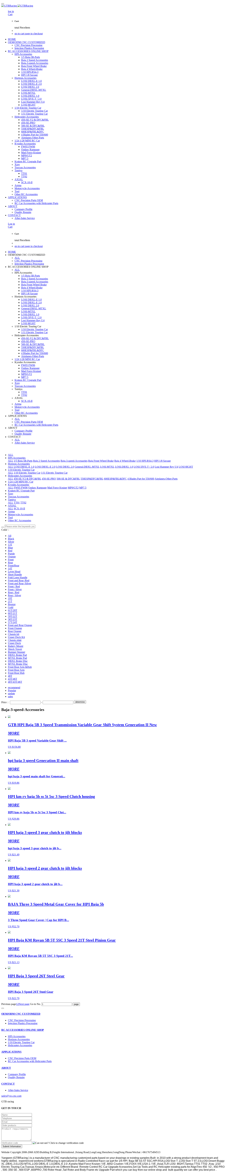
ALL (17, 257)
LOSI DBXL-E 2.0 (45, 466)
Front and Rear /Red (18, 580)
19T (10, 598)
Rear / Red (13, 592)
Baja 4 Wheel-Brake (125, 460)
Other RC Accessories (19, 520)
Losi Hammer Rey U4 (166, 466)
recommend (14, 687)
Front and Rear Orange (20, 625)
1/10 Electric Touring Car (21, 469)
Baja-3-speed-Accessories (74, 460)
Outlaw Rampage (37, 487)
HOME (12, 39)
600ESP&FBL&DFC (115, 478)
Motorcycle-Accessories (20, 514)
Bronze (12, 604)
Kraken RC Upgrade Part (21, 490)
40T (10, 676)
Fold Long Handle (17, 577)
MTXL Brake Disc (18, 664)
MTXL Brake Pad (17, 658)
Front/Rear (13, 565)
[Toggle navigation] (2, 3)
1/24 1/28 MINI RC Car (20, 481)
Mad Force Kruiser (57, 487)
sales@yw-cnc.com (11, 1095)
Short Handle (15, 574)
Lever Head (14, 571)
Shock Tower (15, 649)
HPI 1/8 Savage (162, 460)
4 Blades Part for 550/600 (140, 478)
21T (10, 601)
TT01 (17, 502)
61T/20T (12, 610)
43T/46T (12, 678)
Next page (24, 1004)
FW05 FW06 (21, 487)
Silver (11, 541)
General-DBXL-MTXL (87, 466)
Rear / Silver (14, 595)
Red (10, 550)
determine (80, 702)
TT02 (23, 502)
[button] (58, 1143)
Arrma (11, 511)
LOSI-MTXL (107, 466)
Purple (11, 553)
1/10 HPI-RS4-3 (145, 460)
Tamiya (12, 499)
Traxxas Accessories (18, 496)
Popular (12, 690)
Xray (10, 493)
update (11, 693)
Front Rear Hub (16, 673)
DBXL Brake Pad (17, 655)
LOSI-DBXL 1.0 (124, 466)
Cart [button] (10, 14)
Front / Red (14, 586)
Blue (10, 547)
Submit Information (12, 1146)
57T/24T (12, 622)
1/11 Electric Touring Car (54, 472)
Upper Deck (14, 643)
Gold (10, 607)
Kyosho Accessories (18, 484)
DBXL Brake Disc (18, 661)
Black (11, 538)
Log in (11, 223)
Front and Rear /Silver (19, 583)
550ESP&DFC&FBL (92, 478)
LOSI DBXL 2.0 (65, 466)
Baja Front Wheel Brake (101, 460)
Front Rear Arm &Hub (20, 667)
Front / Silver (15, 589)
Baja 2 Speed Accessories (46, 460)
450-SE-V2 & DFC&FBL (27, 478)
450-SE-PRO (49, 478)
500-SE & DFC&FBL (68, 478)
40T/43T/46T (15, 681)
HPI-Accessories (16, 457)
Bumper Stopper (16, 652)
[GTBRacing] (113, 5)
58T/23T (12, 619)
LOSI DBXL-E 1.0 (24, 466)
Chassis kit (13, 634)
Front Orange (15, 628)
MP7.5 (82, 487)
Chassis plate (15, 640)
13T (10, 544)
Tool (10, 517)
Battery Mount (15, 646)
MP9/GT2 (73, 487)
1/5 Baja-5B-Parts (23, 460)
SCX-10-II (19, 508)
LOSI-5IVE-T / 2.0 (144, 466)
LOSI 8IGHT (186, 466)
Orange (12, 556)
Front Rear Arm (16, 670)
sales (10, 696)
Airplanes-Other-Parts (166, 478)
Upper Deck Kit (16, 637)
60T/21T (12, 613)
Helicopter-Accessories (20, 475)
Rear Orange (14, 631)
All (9, 535)
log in (11, 11)
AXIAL (12, 505)
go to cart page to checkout (29, 33)
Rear (10, 562)
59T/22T (12, 616)
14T (10, 568)
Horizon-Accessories (19, 463)
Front (11, 559)
